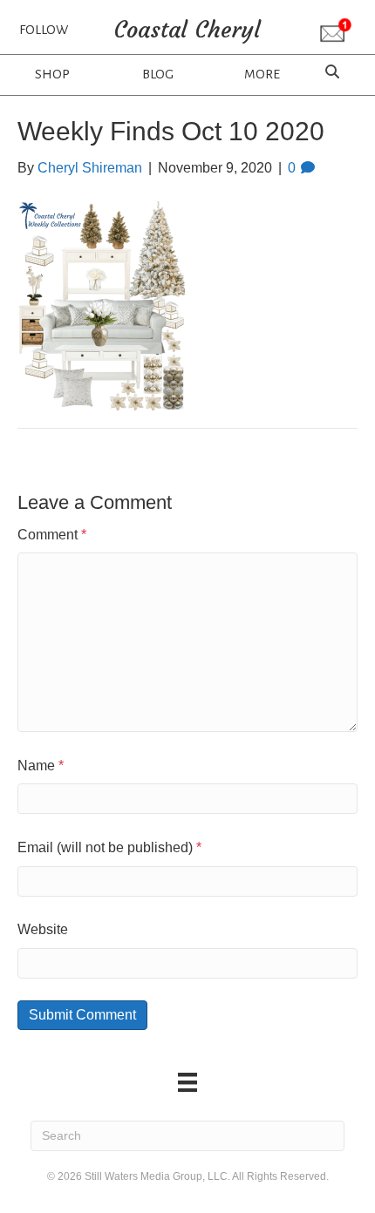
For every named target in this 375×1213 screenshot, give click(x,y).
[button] (335, 31)
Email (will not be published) (109, 847)
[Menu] (187, 1082)
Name (40, 765)
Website (42, 929)
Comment (51, 534)
